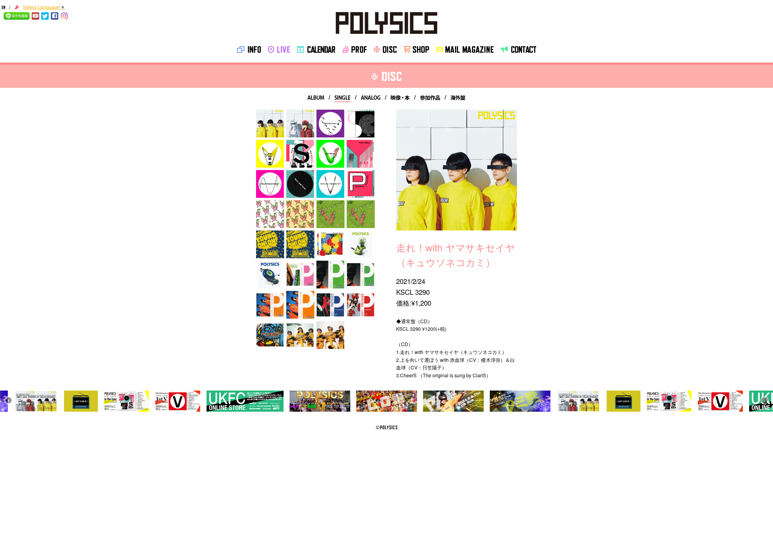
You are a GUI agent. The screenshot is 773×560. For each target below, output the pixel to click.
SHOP (416, 49)
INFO (249, 49)
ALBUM (315, 98)
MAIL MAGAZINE (465, 49)
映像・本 (400, 98)
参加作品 (430, 98)
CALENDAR (316, 49)
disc (385, 49)
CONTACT (518, 49)
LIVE (279, 49)
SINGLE (343, 98)
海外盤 (458, 98)
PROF (354, 49)
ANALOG (370, 98)
